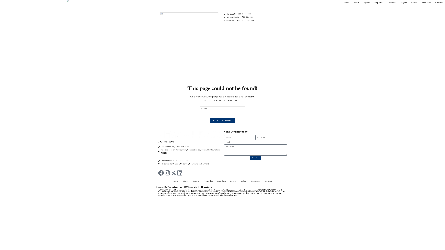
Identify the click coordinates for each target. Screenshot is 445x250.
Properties (379, 2)
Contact (439, 2)
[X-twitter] (173, 173)
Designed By (161, 187)
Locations (392, 2)
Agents (367, 2)
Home (346, 2)
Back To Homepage (222, 120)
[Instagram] (167, 173)
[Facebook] (161, 173)
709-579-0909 (166, 141)
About (356, 2)
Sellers (414, 2)
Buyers (404, 2)
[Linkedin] (180, 173)
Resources (426, 2)
